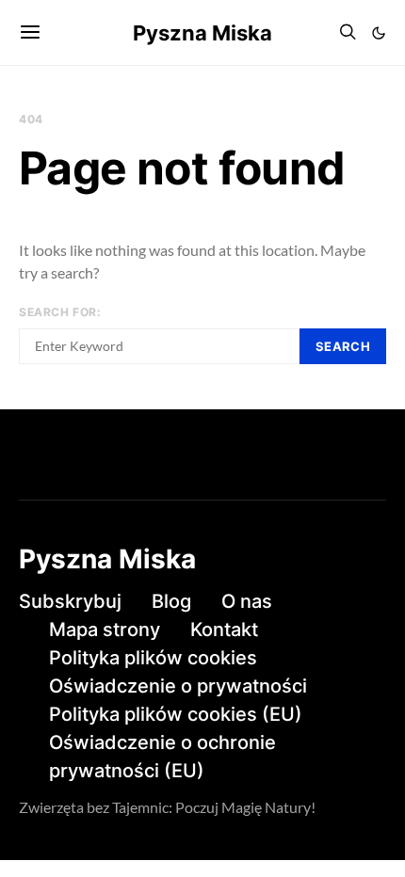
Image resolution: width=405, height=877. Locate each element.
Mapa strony (104, 629)
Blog (171, 601)
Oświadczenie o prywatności (178, 686)
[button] (378, 32)
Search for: (60, 312)
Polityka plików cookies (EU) (175, 714)
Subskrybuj (70, 601)
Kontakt (224, 629)
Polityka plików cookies (153, 657)
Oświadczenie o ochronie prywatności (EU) (162, 756)
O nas (246, 601)
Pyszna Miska (202, 33)
